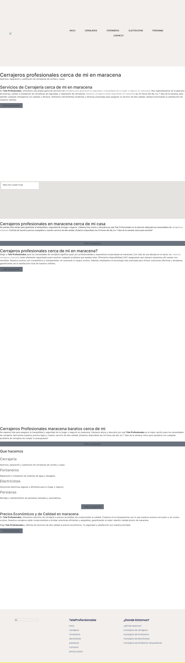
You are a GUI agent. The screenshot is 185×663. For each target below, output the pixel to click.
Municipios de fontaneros (136, 634)
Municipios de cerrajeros (136, 630)
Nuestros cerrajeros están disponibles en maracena (110, 94)
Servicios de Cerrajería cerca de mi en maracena (46, 87)
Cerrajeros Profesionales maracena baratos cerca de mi (52, 428)
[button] (11, 105)
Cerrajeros (91, 30)
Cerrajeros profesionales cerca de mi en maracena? (49, 250)
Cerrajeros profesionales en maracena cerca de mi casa (52, 223)
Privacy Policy (76, 651)
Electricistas (136, 30)
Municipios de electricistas (137, 638)
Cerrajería (8, 459)
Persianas (157, 30)
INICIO (72, 30)
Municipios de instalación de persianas (143, 643)
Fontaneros (113, 30)
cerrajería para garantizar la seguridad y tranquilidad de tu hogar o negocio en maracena (107, 90)
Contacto (119, 35)
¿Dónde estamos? (133, 625)
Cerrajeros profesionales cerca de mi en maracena (60, 75)
